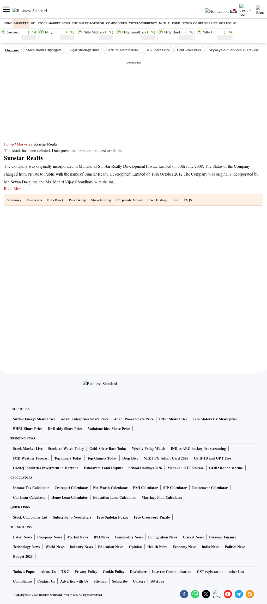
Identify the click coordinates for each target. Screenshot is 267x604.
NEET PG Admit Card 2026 (166, 458)
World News (54, 546)
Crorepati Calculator (71, 487)
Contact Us (46, 581)
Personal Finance (222, 537)
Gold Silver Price (189, 50)
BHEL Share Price (27, 428)
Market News (77, 537)
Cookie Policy (113, 571)
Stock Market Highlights (44, 50)
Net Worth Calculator (110, 487)
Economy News (184, 546)
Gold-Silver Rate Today (107, 448)
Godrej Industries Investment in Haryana (45, 468)
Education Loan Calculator (114, 497)
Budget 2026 (23, 556)
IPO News (101, 537)
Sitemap (100, 581)
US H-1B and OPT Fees (212, 458)
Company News (49, 537)
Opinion (135, 546)
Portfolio (227, 23)
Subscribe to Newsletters (72, 517)
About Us (48, 571)
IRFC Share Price (173, 419)
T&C (65, 571)
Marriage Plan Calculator (162, 497)
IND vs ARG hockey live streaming (198, 448)
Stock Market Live (28, 448)
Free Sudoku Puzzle (112, 517)
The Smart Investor (88, 23)
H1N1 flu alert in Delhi (122, 50)
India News (210, 546)
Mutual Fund (169, 23)
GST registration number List (220, 571)
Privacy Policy (86, 571)
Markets (21, 23)
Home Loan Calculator (69, 497)
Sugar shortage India (84, 50)
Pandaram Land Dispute (103, 468)
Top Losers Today (68, 458)
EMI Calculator (145, 487)
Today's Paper (24, 571)
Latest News (22, 537)
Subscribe (120, 581)
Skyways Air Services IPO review (233, 50)
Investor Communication (171, 571)
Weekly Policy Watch (148, 448)
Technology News (26, 546)
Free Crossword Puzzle (152, 517)
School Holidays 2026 (145, 468)
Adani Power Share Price (134, 419)
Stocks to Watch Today (66, 448)
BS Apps (157, 581)
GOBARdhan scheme (226, 468)
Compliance (22, 581)
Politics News (235, 546)
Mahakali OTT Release (185, 468)
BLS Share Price (157, 50)
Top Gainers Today (102, 458)
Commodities (116, 23)
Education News (110, 546)
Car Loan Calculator (29, 497)
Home (8, 23)
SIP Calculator (175, 487)
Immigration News (162, 537)
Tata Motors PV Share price (215, 419)
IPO (33, 23)
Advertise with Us (74, 581)
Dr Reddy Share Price (65, 428)
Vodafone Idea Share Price (109, 428)
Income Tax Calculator (31, 487)
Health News (157, 546)
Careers (139, 581)
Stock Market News (54, 23)
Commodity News (129, 537)
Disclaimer (138, 571)
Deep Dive (130, 458)
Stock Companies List (30, 517)
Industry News (81, 546)
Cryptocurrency (143, 23)
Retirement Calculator (210, 487)
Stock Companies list (199, 23)
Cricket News (193, 537)
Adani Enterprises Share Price (84, 419)
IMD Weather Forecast (31, 458)
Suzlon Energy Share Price (34, 419)
